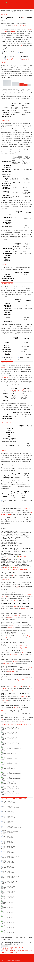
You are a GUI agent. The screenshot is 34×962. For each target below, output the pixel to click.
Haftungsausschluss (13, 957)
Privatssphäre (28, 957)
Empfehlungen (22, 956)
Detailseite (21, 721)
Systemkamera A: (6, 942)
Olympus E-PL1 (25, 608)
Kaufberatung (15, 956)
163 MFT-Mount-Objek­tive (20, 463)
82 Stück (10, 690)
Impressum (22, 957)
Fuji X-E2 (15, 606)
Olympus (24, 588)
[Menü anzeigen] (2, 6)
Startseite (3, 956)
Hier (21, 45)
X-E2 (13, 575)
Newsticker (9, 956)
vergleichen (4, 945)
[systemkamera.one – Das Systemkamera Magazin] (17, 3)
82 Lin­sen (20, 465)
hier (2, 719)
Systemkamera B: (6, 944)
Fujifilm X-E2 (15, 600)
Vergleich (4, 14)
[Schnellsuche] (31, 6)
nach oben (4, 958)
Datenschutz (4, 957)
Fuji (18, 586)
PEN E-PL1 (6, 579)
